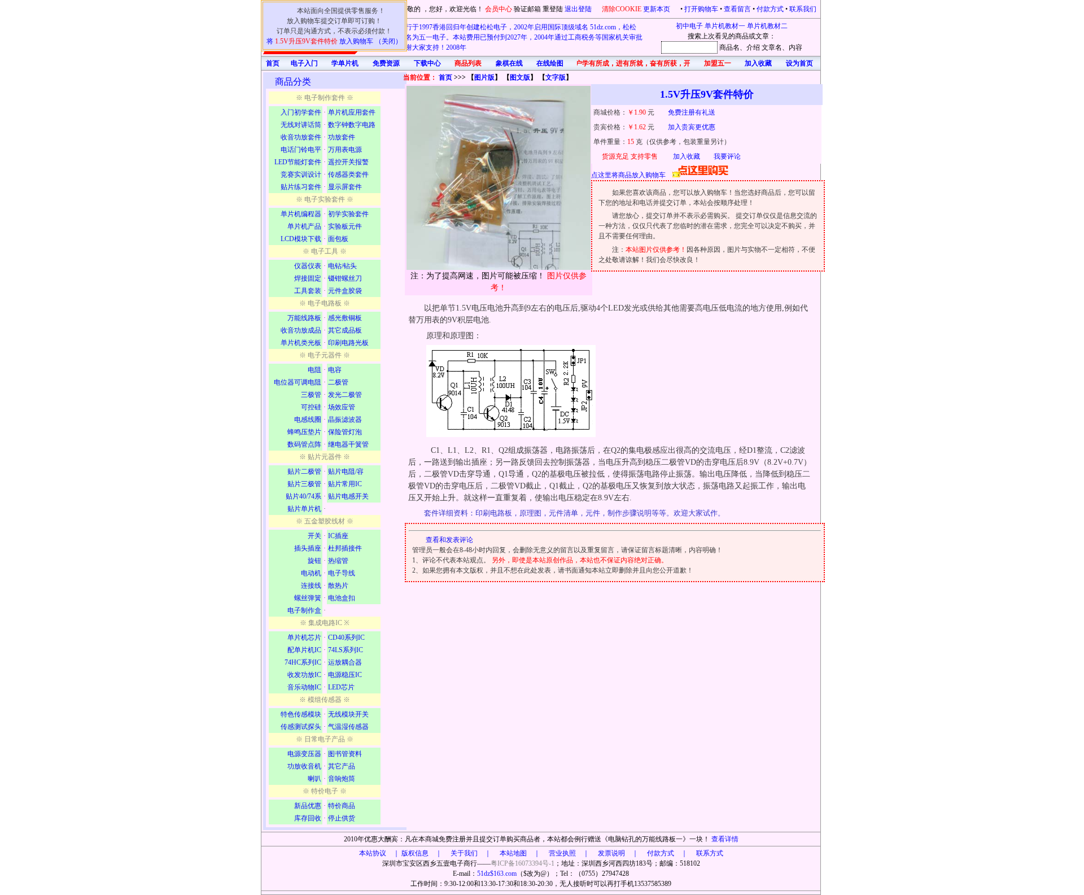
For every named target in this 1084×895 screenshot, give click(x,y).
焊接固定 (307, 278)
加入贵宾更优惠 (691, 127)
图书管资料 (345, 754)
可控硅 (311, 407)
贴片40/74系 (303, 496)
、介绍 (750, 47)
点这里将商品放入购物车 (631, 175)
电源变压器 (304, 754)
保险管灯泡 (345, 432)
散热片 (338, 586)
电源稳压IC (345, 675)
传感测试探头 (301, 727)
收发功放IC (304, 675)
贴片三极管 (304, 484)
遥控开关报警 (348, 162)
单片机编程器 (301, 214)
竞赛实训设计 (301, 174)
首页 (445, 77)
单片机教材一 (725, 26)
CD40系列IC (346, 637)
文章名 (772, 47)
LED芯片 (341, 687)
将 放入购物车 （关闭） (334, 41)
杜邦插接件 (345, 548)
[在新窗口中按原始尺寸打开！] (498, 178)
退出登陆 (579, 9)
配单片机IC (304, 650)
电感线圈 (307, 420)
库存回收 (307, 818)
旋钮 (314, 561)
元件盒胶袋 (345, 291)
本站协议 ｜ (379, 853)
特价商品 (341, 806)
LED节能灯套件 (297, 162)
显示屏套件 (345, 187)
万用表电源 (345, 150)
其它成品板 (345, 330)
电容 (335, 370)
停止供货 (341, 818)
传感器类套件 (348, 174)
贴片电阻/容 (346, 471)
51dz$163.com (497, 873)
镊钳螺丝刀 (345, 278)
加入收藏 (686, 156)
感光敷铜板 (345, 318)
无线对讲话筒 (301, 125)
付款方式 (770, 9)
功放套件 (341, 137)
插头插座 (307, 548)
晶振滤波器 (345, 420)
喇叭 (314, 779)
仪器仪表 (307, 266)
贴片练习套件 (301, 187)
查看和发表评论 (449, 540)
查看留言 (737, 9)
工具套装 (307, 291)
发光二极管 (345, 395)
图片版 (484, 77)
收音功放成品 (301, 330)
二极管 (338, 382)
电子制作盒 (304, 610)
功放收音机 (304, 766)
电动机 (311, 573)
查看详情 (724, 839)
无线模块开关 (348, 714)
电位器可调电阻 (297, 382)
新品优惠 (307, 806)
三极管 (311, 395)
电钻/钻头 (342, 266)
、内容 (792, 47)
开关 (314, 536)
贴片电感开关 (348, 496)
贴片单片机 (304, 509)
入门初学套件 (301, 112)
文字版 (555, 77)
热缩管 (338, 561)
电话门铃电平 (301, 150)
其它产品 (341, 766)
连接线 (311, 586)
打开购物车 (701, 9)
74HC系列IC (303, 662)
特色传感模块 (301, 714)
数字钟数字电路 (351, 125)
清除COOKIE (621, 9)
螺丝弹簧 (307, 598)
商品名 (729, 47)
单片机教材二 (767, 26)
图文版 (520, 77)
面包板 (338, 239)
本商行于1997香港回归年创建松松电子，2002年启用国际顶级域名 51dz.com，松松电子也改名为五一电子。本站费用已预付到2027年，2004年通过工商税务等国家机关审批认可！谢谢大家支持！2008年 (510, 37)
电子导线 (341, 573)
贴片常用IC (345, 484)
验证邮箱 (527, 9)
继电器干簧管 (348, 444)
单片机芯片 (304, 637)
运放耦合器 (345, 662)
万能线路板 (304, 318)
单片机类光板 (301, 343)
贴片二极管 (304, 471)
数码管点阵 (304, 444)
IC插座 (338, 536)
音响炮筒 (341, 779)
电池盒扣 (341, 598)
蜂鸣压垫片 (304, 432)
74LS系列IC (345, 650)
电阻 (314, 370)
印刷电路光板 (348, 343)
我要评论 (727, 156)
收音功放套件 (301, 137)
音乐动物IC (304, 687)
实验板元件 (345, 226)
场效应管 (341, 407)
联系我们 (802, 9)
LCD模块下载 (301, 239)
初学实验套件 (348, 214)
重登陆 (553, 9)
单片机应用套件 (351, 112)
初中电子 (689, 26)
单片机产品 (304, 226)
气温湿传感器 (348, 727)
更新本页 (657, 9)
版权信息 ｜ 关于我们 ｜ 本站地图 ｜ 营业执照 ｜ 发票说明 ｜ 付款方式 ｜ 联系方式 (562, 853)
